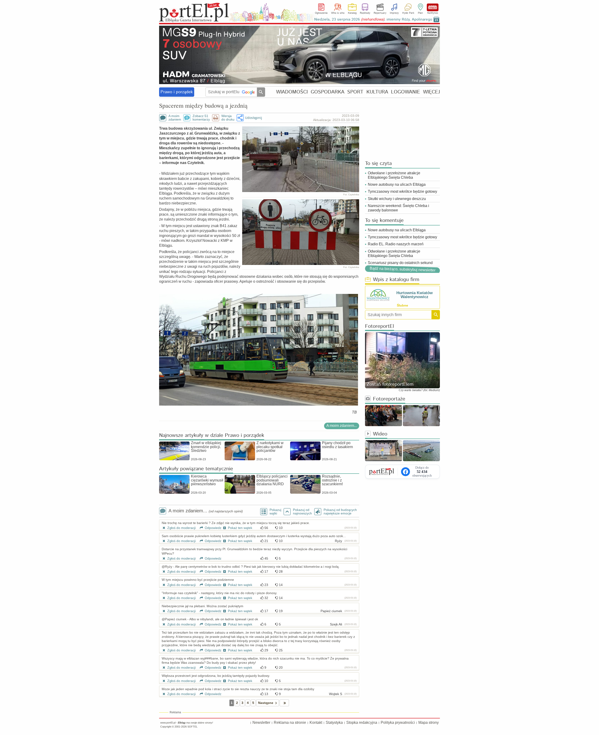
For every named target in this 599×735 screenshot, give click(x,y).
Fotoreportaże (389, 399)
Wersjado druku (227, 117)
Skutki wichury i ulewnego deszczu (397, 199)
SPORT (355, 92)
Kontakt (316, 722)
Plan (420, 13)
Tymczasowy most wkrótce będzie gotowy (402, 191)
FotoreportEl (379, 326)
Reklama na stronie (290, 722)
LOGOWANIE (405, 92)
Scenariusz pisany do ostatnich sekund (400, 263)
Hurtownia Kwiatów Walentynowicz (414, 295)
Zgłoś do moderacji (181, 528)
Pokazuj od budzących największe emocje (340, 511)
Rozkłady (365, 13)
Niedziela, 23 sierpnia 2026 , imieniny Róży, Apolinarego (373, 19)
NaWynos (432, 7)
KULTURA (377, 92)
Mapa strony (428, 722)
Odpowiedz (212, 528)
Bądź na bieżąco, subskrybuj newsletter (402, 269)
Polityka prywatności (398, 722)
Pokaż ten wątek (239, 528)
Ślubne (402, 305)
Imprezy (394, 13)
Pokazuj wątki (275, 511)
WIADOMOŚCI (292, 92)
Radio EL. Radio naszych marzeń (396, 244)
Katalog (352, 13)
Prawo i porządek (177, 92)
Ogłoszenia (321, 13)
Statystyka (334, 722)
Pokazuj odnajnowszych (302, 511)
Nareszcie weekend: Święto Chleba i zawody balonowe (398, 208)
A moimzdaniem (174, 117)
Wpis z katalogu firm (396, 279)
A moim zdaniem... (341, 426)
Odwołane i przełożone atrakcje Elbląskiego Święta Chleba (394, 175)
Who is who (337, 13)
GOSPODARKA (327, 92)
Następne (265, 703)
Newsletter (261, 722)
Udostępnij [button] (253, 117)
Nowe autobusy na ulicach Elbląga (397, 184)
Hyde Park (408, 13)
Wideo (380, 434)
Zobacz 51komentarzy (201, 117)
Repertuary (380, 13)
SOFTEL (192, 726)
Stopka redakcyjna (361, 722)
